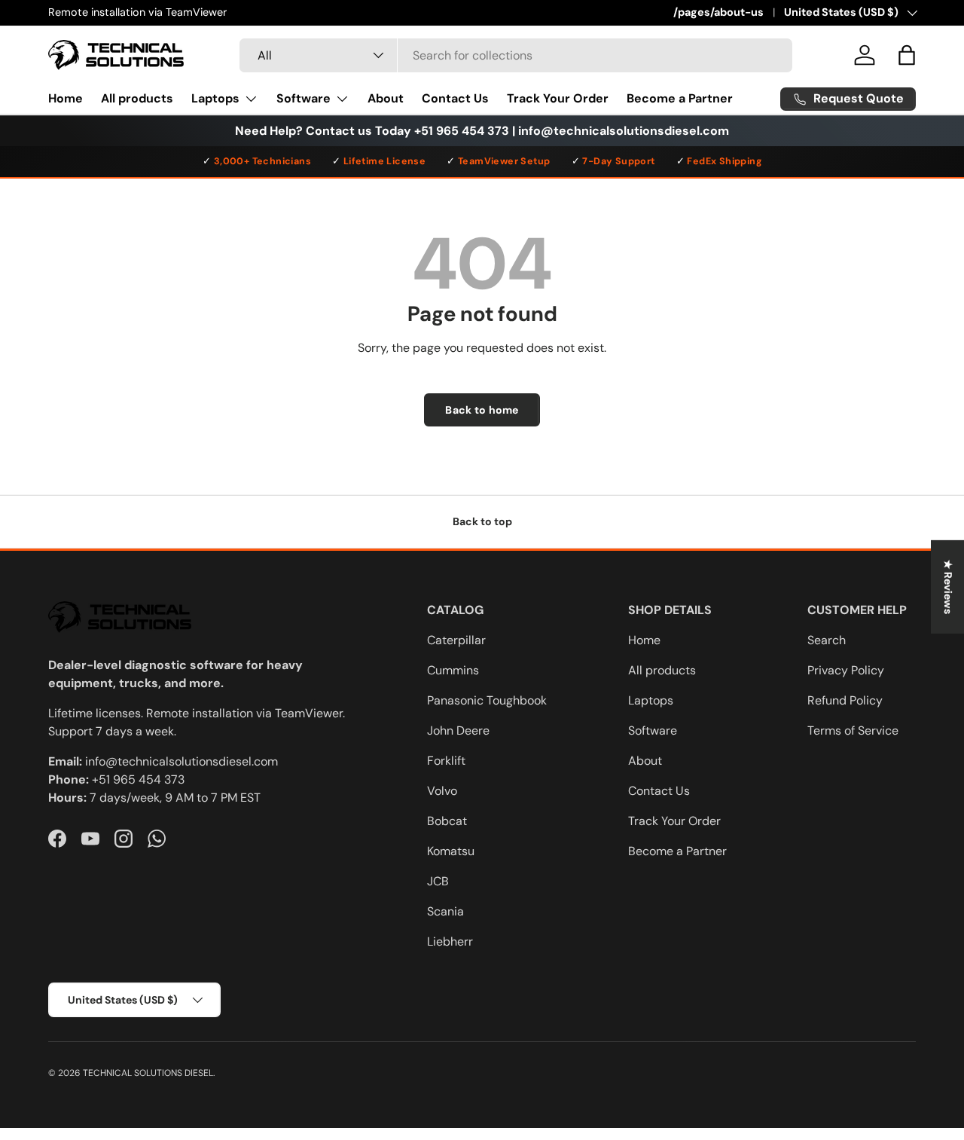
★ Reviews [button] (948, 586)
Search (826, 640)
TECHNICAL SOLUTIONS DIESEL (148, 1073)
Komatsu (450, 851)
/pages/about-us (718, 12)
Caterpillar (456, 640)
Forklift (446, 761)
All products (137, 98)
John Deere (458, 730)
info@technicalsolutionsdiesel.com (181, 761)
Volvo (442, 791)
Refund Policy (845, 700)
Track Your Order (558, 98)
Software (303, 98)
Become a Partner (680, 98)
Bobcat (447, 821)
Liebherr (450, 941)
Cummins (453, 670)
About (386, 98)
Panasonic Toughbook (487, 700)
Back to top (482, 521)
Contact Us (455, 98)
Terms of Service (852, 730)
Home (65, 98)
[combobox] (515, 55)
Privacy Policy (845, 670)
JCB (438, 881)
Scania (445, 911)
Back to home (481, 410)
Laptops (215, 98)
